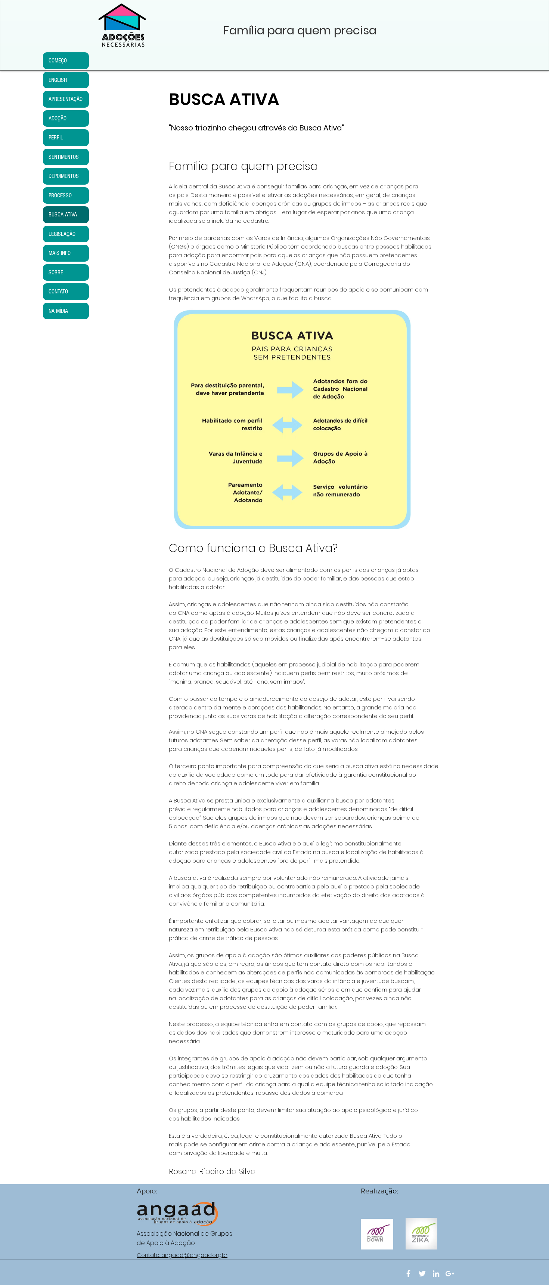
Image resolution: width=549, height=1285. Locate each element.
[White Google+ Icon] (450, 1273)
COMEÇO (58, 60)
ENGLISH (58, 80)
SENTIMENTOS (64, 157)
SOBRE (56, 272)
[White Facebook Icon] (408, 1273)
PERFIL (56, 137)
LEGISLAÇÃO (62, 234)
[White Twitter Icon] (422, 1273)
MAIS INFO (60, 253)
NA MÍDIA (58, 311)
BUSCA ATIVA (63, 214)
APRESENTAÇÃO (66, 99)
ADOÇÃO (57, 118)
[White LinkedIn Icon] (436, 1273)
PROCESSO (60, 195)
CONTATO (58, 291)
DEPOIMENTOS (64, 176)
